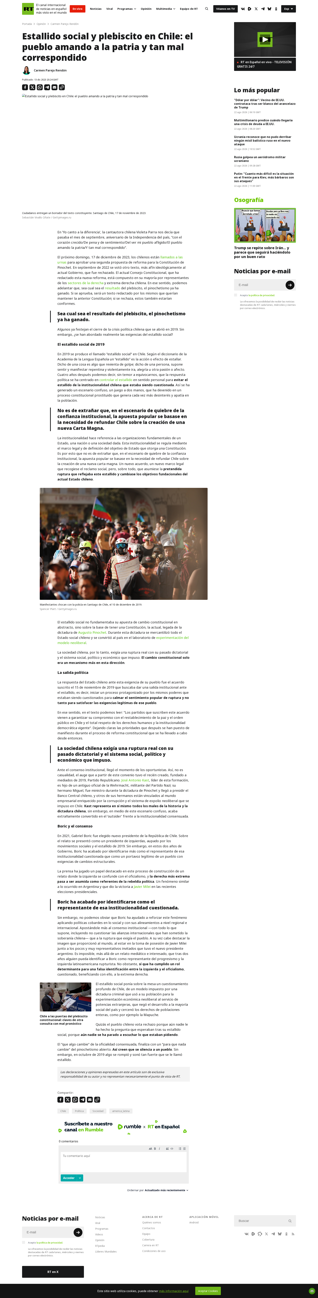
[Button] (206, 8)
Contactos (148, 1228)
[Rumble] (249, 9)
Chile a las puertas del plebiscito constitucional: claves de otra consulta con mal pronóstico (64, 1020)
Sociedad (98, 1111)
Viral (109, 9)
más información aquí (174, 1291)
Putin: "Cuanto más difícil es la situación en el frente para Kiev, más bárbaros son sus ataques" (264, 177)
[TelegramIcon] (263, 9)
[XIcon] (256, 9)
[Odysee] (260, 1234)
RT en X (53, 1272)
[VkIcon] (243, 9)
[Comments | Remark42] (123, 1169)
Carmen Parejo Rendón (50, 70)
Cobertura (148, 1239)
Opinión (146, 9)
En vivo (77, 9)
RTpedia (100, 1246)
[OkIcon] (276, 9)
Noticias (96, 9)
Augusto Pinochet (92, 632)
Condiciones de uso (154, 1251)
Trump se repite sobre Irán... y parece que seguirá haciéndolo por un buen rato (262, 252)
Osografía (249, 200)
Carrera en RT (150, 1245)
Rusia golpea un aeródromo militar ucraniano (260, 159)
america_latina (121, 1111)
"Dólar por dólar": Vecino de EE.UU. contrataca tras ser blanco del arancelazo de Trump (265, 104)
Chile (63, 1111)
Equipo (146, 1234)
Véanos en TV (225, 9)
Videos (99, 1234)
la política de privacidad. (262, 295)
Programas (125, 9)
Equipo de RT (189, 9)
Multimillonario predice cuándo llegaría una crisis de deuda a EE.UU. (263, 122)
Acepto (257, 295)
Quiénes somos (151, 1222)
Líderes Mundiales (106, 1251)
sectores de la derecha (85, 282)
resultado (112, 288)
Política (79, 1111)
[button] (265, 39)
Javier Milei (142, 886)
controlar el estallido (115, 379)
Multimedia (164, 9)
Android (194, 1222)
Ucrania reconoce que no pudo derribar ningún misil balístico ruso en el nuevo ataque (262, 140)
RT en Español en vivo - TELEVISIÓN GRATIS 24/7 (264, 64)
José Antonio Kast (135, 780)
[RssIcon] (293, 1234)
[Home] (28, 9)
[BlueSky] (269, 9)
